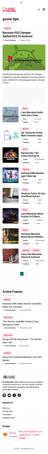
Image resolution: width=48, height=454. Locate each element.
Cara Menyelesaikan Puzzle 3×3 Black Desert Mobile (32, 216)
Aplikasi (26, 250)
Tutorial (7, 28)
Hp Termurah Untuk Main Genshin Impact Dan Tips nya (32, 135)
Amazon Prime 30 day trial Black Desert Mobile (33, 196)
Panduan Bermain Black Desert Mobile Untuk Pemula (32, 237)
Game (25, 109)
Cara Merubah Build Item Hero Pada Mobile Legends (32, 115)
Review (25, 129)
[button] (39, 9)
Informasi (8, 317)
